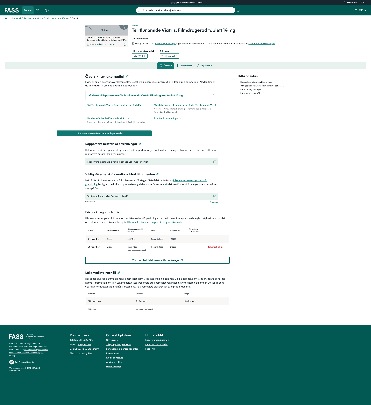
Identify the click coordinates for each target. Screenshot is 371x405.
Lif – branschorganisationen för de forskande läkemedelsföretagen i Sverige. (28, 352)
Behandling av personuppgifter (122, 348)
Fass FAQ (150, 348)
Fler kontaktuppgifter (81, 353)
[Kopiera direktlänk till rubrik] (127, 76)
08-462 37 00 (86, 339)
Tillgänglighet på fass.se (118, 344)
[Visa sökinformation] (238, 10)
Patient (28, 10)
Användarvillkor (114, 362)
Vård (38, 10)
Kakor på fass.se (114, 357)
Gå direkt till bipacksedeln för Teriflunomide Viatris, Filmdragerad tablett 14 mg (135, 95)
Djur (47, 10)
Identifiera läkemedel (156, 344)
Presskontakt (113, 353)
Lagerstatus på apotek (157, 339)
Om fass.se (112, 339)
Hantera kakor (113, 366)
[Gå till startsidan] (12, 10)
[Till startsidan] (6, 18)
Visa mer (214, 202)
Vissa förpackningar (165, 43)
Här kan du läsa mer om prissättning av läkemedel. (155, 222)
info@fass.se (84, 344)
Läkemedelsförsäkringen (261, 43)
